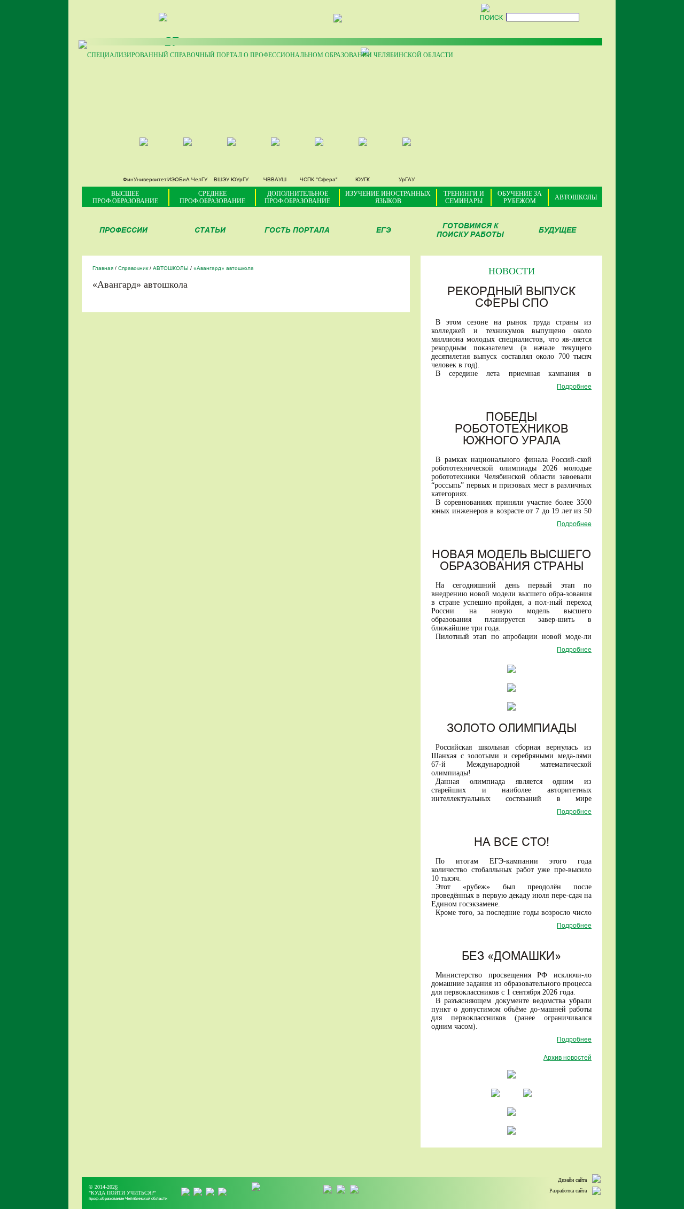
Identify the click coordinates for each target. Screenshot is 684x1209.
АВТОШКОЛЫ (576, 197)
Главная (102, 268)
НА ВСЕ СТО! (511, 843)
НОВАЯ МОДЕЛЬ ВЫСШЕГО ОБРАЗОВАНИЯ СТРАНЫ (511, 561)
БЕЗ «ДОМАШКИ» (511, 956)
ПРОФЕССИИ (123, 230)
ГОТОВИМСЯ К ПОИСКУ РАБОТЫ (470, 230)
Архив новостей (567, 1058)
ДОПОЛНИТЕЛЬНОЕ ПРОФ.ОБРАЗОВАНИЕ (297, 197)
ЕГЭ (383, 230)
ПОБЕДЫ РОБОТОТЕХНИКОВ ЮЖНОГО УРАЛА (512, 429)
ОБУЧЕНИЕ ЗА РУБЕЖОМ (520, 197)
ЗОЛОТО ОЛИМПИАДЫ (512, 729)
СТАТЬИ (210, 230)
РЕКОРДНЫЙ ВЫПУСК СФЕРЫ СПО (511, 298)
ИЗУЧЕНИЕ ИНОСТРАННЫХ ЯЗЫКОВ (388, 197)
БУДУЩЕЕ (557, 230)
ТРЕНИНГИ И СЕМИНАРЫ (464, 197)
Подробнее (574, 387)
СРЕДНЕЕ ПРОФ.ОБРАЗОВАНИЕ (212, 197)
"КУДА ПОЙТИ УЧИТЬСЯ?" (122, 1193)
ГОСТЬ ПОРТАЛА (297, 230)
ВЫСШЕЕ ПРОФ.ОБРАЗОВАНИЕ (125, 197)
